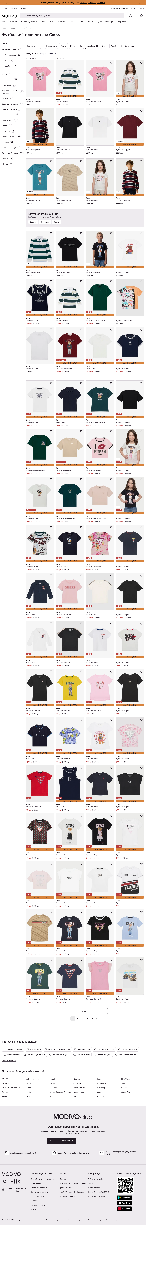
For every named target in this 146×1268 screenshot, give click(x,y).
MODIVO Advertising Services (73, 1192)
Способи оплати (37, 1196)
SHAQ (123, 1083)
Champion (101, 1096)
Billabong (101, 1088)
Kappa (28, 1083)
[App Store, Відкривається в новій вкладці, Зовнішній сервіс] (124, 1203)
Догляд (91, 1183)
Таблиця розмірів (95, 1179)
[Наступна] (139, 2)
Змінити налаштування (34, 1220)
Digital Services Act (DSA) (98, 1192)
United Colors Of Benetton (60, 1092)
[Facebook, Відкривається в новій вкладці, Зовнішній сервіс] (19, 1181)
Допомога (140, 8)
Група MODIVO (73, 1187)
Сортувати (31, 46)
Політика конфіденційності (55, 1220)
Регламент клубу (112, 1220)
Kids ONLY (101, 1083)
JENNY (5, 1079)
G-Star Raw (126, 1092)
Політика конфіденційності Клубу (79, 1220)
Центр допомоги (38, 1205)
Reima (4, 1096)
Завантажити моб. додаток (123, 8)
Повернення (36, 1183)
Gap (51, 1096)
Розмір (63, 46)
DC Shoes (53, 1088)
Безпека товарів (95, 1188)
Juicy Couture (79, 1088)
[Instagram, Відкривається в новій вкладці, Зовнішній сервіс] (4, 1181)
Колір (72, 46)
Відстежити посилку (39, 1192)
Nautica (76, 1079)
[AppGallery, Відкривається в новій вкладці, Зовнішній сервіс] (124, 1208)
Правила (21, 1220)
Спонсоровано (30, 58)
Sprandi (100, 1092)
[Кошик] (141, 15)
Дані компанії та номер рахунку (73, 1183)
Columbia (5, 1092)
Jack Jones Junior (33, 1079)
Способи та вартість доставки (43, 1179)
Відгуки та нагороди (96, 1196)
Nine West (125, 1079)
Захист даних (99, 1220)
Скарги (34, 1201)
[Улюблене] (136, 15)
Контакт (34, 1209)
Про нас (63, 1179)
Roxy (99, 1079)
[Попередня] (6, 2)
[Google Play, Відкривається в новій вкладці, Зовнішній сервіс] (124, 1197)
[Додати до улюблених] (51, 62)
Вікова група (51, 46)
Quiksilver (77, 1083)
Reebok (52, 1083)
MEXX (75, 1096)
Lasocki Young (79, 1092)
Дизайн (114, 46)
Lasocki (53, 1079)
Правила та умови (73, 1196)
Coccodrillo (125, 1088)
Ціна (81, 46)
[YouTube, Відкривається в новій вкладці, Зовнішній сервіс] (12, 1181)
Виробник (91, 46)
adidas (28, 1088)
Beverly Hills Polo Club (11, 1088)
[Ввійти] (130, 15)
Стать (104, 46)
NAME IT (5, 1083)
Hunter (28, 1092)
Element (29, 1096)
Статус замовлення (39, 1188)
